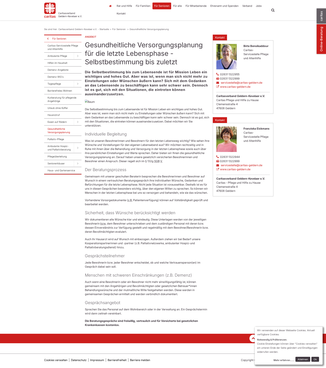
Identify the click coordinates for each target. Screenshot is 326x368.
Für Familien (143, 5)
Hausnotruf (54, 114)
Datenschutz (79, 360)
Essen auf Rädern (57, 121)
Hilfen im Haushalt (57, 62)
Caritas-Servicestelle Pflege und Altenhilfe (63, 47)
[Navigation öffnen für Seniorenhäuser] (78, 163)
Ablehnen (303, 359)
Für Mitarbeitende (196, 5)
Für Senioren (161, 5)
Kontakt (121, 13)
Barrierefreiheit (117, 360)
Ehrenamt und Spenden (224, 5)
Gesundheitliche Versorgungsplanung (149, 29)
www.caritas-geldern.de (235, 86)
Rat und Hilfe (124, 5)
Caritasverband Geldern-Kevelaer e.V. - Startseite (83, 29)
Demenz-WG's (56, 76)
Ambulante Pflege (57, 55)
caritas (321, 16)
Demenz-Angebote (58, 69)
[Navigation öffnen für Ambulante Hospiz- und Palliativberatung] (78, 148)
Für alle (177, 5)
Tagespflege (54, 83)
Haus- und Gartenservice (61, 170)
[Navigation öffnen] (47, 38)
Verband (247, 5)
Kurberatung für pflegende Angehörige (62, 99)
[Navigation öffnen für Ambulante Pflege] (78, 56)
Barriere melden (140, 360)
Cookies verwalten (55, 360)
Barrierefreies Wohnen (60, 90)
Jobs (259, 5)
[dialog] (289, 346)
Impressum (97, 360)
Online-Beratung (321, 39)
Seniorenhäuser (56, 163)
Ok (315, 359)
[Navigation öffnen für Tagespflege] (78, 83)
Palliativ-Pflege (56, 139)
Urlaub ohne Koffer (58, 107)
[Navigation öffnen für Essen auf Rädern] (78, 122)
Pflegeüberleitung (57, 156)
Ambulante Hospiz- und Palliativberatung (59, 148)
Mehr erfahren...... (284, 360)
